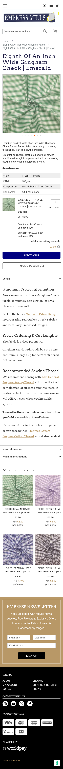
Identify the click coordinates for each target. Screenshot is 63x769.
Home (6, 41)
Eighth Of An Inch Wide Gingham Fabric (24, 44)
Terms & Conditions (11, 760)
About (6, 680)
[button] (22, 135)
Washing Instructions (15, 456)
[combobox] (20, 31)
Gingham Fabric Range (41, 314)
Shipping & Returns (45, 684)
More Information (12, 449)
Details (6, 278)
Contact (8, 688)
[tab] (31, 278)
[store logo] (31, 18)
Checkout (39, 680)
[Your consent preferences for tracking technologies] (57, 763)
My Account (10, 684)
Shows (37, 688)
